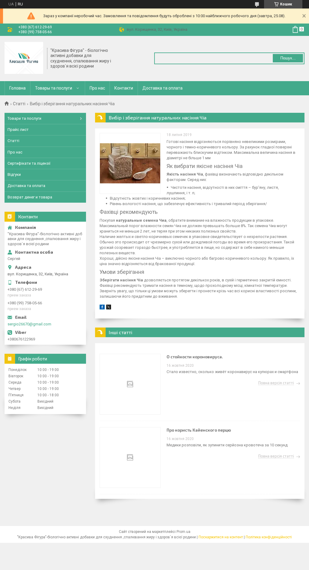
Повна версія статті (276, 383)
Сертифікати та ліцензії (29, 163)
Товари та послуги (24, 118)
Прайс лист (18, 129)
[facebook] (102, 308)
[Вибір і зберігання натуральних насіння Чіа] (130, 163)
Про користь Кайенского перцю (199, 429)
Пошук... (288, 58)
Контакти (123, 88)
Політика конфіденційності (269, 537)
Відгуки (14, 174)
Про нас (97, 88)
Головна (17, 88)
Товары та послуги (53, 88)
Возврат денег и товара (30, 197)
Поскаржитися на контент (221, 537)
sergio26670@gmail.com (29, 324)
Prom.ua (183, 532)
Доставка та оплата (162, 88)
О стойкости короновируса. (195, 356)
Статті (19, 103)
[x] (108, 308)
